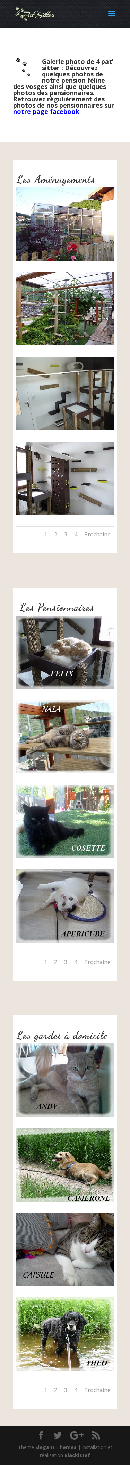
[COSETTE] (65, 856)
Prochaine (97, 534)
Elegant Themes (56, 1447)
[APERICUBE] (65, 941)
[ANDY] (65, 1115)
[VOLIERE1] (65, 259)
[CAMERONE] (65, 1199)
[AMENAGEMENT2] (65, 343)
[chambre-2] (65, 513)
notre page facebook (46, 111)
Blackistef (77, 1455)
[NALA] (65, 771)
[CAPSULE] (65, 1284)
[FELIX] (65, 687)
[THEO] (65, 1368)
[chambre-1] (65, 428)
